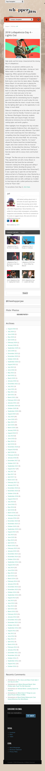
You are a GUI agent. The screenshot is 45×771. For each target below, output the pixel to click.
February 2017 (12, 482)
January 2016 (12, 518)
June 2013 (11, 603)
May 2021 (11, 392)
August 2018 (12, 449)
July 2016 (11, 502)
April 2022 (11, 375)
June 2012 (11, 636)
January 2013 (12, 617)
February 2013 (12, 614)
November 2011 (13, 655)
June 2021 (11, 389)
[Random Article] (38, 20)
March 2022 (11, 378)
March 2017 (11, 480)
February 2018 (12, 455)
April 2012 (11, 641)
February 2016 (12, 515)
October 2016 (12, 493)
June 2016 (11, 504)
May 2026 (11, 337)
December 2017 (13, 460)
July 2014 (11, 567)
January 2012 (12, 650)
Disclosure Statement (16, 749)
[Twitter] (8, 221)
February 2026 (12, 342)
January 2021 (12, 403)
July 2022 (11, 367)
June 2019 (11, 438)
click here (27, 187)
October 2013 (12, 592)
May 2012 (11, 639)
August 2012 (12, 631)
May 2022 (11, 373)
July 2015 (11, 534)
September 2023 (13, 362)
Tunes (23, 232)
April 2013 (11, 609)
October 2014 (12, 559)
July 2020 (11, 416)
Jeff (17, 26)
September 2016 (13, 496)
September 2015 (13, 529)
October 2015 (12, 526)
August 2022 (12, 364)
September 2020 (13, 411)
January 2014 (12, 584)
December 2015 (13, 521)
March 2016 (11, 513)
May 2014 (11, 573)
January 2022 (12, 381)
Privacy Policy (14, 751)
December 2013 (13, 587)
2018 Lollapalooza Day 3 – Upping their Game (13, 281)
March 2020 (11, 427)
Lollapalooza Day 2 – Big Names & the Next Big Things (13, 263)
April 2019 (11, 444)
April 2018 (11, 452)
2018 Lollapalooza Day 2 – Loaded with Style (28, 281)
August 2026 (12, 329)
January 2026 (12, 345)
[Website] (17, 221)
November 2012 (13, 622)
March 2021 (11, 397)
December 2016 (13, 488)
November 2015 (13, 523)
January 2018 (12, 458)
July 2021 (11, 386)
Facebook (12, 732)
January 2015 (12, 551)
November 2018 (13, 447)
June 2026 (11, 334)
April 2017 (11, 477)
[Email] (14, 221)
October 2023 (12, 359)
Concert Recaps (12, 232)
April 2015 (11, 543)
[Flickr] (11, 221)
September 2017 (13, 466)
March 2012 (11, 644)
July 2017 (11, 471)
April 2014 (11, 576)
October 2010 (12, 666)
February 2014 (12, 581)
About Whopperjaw (15, 747)
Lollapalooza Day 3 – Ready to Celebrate (28, 247)
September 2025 (13, 348)
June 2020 (11, 419)
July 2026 (11, 331)
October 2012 (12, 625)
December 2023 (13, 353)
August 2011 (12, 663)
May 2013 (11, 606)
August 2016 (12, 499)
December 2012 (13, 620)
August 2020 (12, 414)
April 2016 (11, 510)
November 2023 (13, 356)
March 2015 (11, 545)
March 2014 (11, 578)
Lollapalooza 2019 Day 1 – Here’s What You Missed (28, 263)
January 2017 (12, 485)
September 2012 (13, 628)
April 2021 (11, 395)
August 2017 (12, 469)
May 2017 (11, 474)
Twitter (11, 736)
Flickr (11, 734)
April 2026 (11, 340)
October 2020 (12, 408)
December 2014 (13, 554)
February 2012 (12, 647)
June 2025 (11, 351)
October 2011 (12, 658)
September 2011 (13, 661)
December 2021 (13, 384)
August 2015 (12, 532)
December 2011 (13, 652)
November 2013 (13, 589)
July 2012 (11, 633)
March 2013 (11, 611)
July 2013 (11, 600)
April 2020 (11, 425)
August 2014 (12, 565)
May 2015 (11, 540)
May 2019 (11, 441)
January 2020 (12, 430)
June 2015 (11, 537)
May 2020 (11, 422)
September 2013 (13, 595)
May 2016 (11, 507)
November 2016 (13, 491)
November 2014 (13, 556)
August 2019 (12, 433)
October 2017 (12, 463)
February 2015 (12, 548)
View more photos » (22, 315)
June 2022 (11, 370)
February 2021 (12, 400)
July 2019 (11, 436)
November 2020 (13, 405)
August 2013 (12, 598)
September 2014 (13, 562)
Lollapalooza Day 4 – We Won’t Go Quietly (13, 247)
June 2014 (11, 570)
